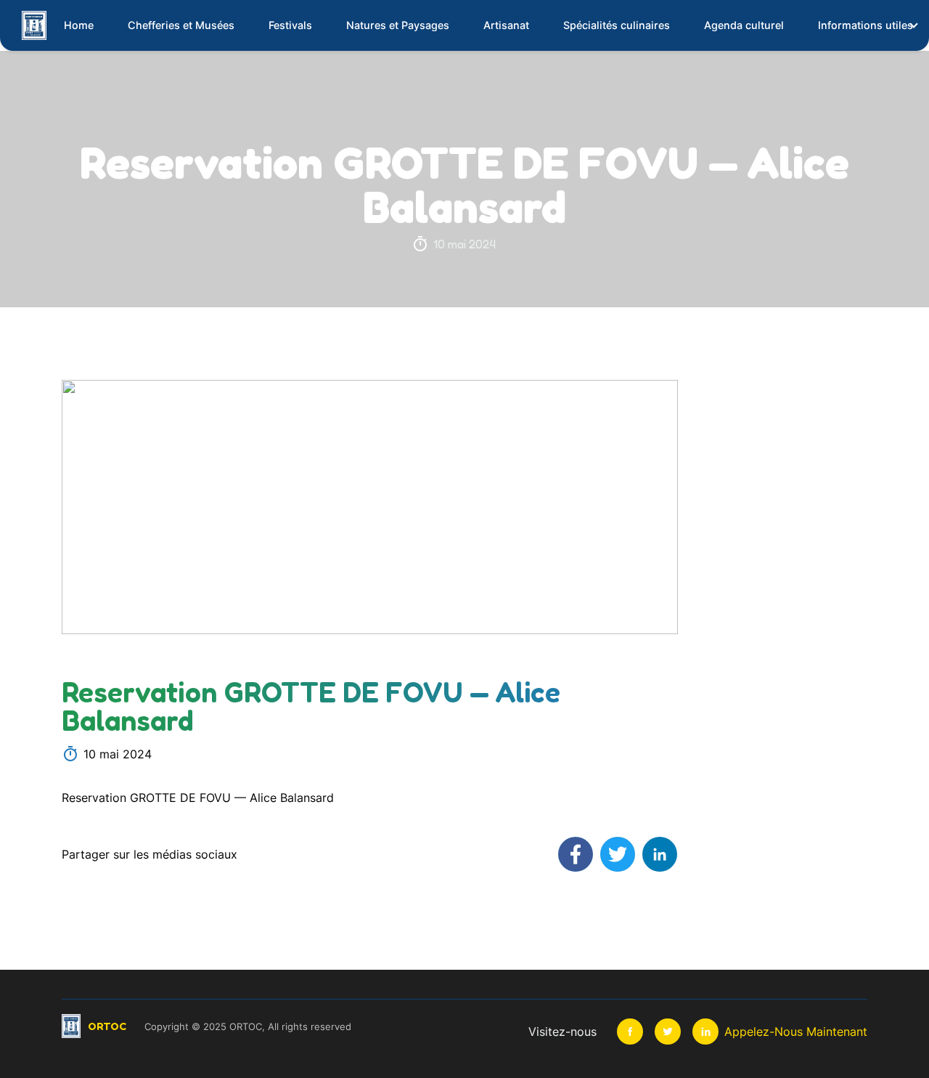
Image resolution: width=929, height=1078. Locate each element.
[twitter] (668, 1031)
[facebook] (630, 1031)
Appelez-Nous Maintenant (795, 1031)
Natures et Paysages (397, 25)
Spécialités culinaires (616, 25)
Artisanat (506, 25)
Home (79, 25)
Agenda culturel (744, 25)
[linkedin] (705, 1031)
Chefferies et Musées (181, 25)
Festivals (290, 25)
